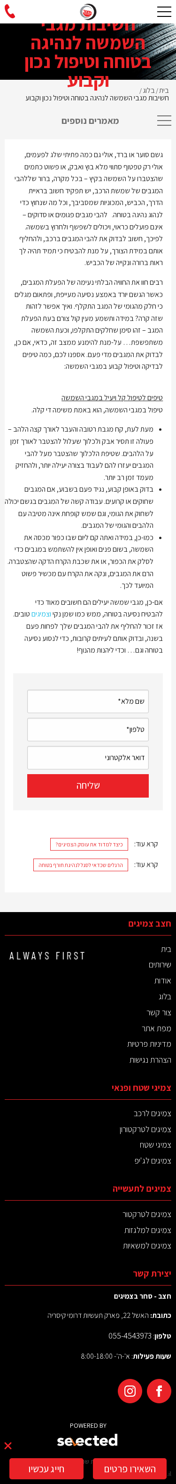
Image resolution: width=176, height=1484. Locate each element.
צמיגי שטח (155, 1144)
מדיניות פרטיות (149, 1043)
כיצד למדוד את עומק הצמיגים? (89, 844)
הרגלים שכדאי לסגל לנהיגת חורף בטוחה (80, 864)
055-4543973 (130, 1335)
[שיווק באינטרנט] (88, 1441)
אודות (162, 980)
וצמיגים (41, 614)
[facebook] (159, 1391)
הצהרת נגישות (150, 1059)
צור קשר (158, 1012)
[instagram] (130, 1391)
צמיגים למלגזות (147, 1230)
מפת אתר (156, 1028)
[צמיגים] (88, 11)
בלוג (165, 996)
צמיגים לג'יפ (152, 1160)
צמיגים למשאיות (147, 1245)
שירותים (160, 964)
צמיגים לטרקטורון (145, 1129)
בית (166, 949)
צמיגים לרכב (152, 1113)
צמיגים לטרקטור (146, 1214)
